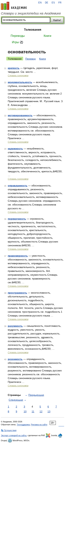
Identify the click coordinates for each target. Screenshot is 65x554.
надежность (15, 148)
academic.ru (14, 6)
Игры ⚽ (17, 42)
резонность (15, 359)
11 (33, 411)
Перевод (30, 58)
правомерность (18, 255)
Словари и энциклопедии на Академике (31, 13)
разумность (15, 325)
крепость (14, 68)
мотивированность (20, 115)
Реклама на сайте (39, 424)
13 (48, 411)
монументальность (20, 82)
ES (53, 2)
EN (40, 2)
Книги (47, 35)
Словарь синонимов (18, 75)
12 (41, 411)
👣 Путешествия (8, 430)
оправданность (17, 185)
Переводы (18, 35)
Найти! (57, 20)
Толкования (32, 29)
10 (25, 411)
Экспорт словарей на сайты (14, 435)
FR (59, 2)
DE (46, 2)
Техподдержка (23, 424)
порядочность (17, 218)
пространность (17, 292)
